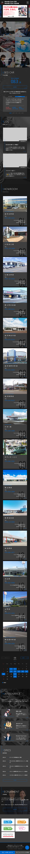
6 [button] (19, 19)
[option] (15, 11)
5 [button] (16, 19)
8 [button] (25, 19)
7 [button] (22, 19)
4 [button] (13, 19)
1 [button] (5, 19)
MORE (15, 87)
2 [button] (7, 19)
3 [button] (11, 19)
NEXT (23, 657)
